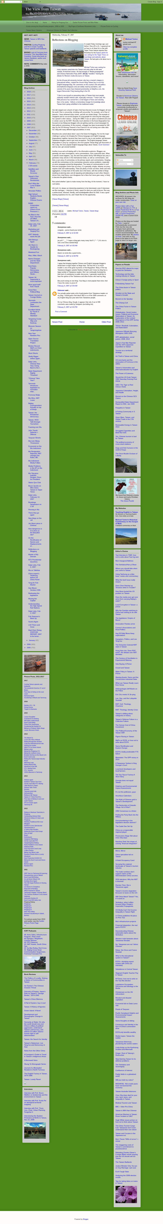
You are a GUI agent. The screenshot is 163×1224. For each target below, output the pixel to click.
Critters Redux (29, 850)
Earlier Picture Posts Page (34, 922)
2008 (29, 124)
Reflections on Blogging (33, 550)
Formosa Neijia (34, 395)
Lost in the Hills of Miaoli (32, 739)
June (31, 150)
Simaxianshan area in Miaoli (33, 875)
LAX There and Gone (34, 626)
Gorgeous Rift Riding (31, 839)
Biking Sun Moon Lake (31, 852)
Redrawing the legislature (33, 594)
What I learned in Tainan (32, 890)
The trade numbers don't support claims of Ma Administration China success (127, 874)
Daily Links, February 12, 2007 (34, 497)
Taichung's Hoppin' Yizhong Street (35, 892)
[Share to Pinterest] (62, 211)
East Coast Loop (29, 757)
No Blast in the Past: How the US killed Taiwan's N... (34, 218)
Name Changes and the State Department (34, 261)
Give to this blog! (32, 22)
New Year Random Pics (34, 334)
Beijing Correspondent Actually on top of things (35, 406)
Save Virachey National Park (127, 89)
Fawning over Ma (35, 427)
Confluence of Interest (124, 1070)
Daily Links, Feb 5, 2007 (34, 566)
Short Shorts (33, 353)
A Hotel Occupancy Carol (125, 860)
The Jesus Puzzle (127, 501)
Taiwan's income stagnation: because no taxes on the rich (126, 892)
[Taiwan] (66, 199)
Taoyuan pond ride (30, 791)
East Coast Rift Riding (31, 877)
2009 (29, 121)
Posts (120, 160)
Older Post (106, 322)
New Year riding (29, 911)
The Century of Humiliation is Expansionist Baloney (126, 659)
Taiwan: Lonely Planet (32, 1079)
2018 (29, 92)
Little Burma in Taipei (31, 785)
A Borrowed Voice (30, 1060)
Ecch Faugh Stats (122, 1172)
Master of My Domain (33, 555)
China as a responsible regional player (124, 831)
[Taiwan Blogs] (57, 199)
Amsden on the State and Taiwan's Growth (125, 294)
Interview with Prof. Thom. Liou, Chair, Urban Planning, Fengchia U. (34, 1110)
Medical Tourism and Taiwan (126, 1103)
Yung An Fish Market (33, 584)
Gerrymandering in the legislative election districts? (126, 821)
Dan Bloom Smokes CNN (34, 589)
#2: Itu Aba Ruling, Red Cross (35, 948)
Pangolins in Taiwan (123, 408)
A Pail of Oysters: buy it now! (35, 1003)
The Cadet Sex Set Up (124, 826)
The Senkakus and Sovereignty (123, 1066)
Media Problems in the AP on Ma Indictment (35, 468)
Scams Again (33, 622)
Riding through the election (33, 741)
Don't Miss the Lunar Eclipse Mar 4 (34, 185)
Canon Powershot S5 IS (125, 210)
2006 (29, 644)
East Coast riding (29, 722)
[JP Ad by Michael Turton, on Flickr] (126, 493)
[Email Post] (55, 216)
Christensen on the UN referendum (124, 993)
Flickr (120, 223)
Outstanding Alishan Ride (32, 816)
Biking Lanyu (28, 749)
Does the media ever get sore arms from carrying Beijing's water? (127, 599)
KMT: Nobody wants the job (34, 235)
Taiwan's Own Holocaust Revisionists (33, 178)
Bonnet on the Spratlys (124, 299)
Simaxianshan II (29, 827)
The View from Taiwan (43, 8)
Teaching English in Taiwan (127, 512)
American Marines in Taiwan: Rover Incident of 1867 (126, 1115)
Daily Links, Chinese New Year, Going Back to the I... (34, 365)
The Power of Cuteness (124, 373)
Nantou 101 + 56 (29, 705)
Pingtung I (27, 904)
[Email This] (53, 211)
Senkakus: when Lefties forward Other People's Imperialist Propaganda (124, 904)
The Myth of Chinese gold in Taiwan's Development (126, 800)
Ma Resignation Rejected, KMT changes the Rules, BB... (34, 454)
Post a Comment (61, 312)
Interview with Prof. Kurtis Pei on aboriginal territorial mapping (35, 1102)
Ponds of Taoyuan (122, 1009)
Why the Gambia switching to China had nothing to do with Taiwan (126, 612)
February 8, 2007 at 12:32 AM (68, 233)
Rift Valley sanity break (31, 720)
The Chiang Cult (122, 303)
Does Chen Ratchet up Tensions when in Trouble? (126, 586)
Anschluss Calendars (123, 796)
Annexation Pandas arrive (125, 624)
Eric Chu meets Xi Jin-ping (125, 694)
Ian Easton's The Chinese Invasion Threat (34, 987)
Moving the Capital (32, 600)
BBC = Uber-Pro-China (124, 1107)
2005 (29, 648)
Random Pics (28, 865)
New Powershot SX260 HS (33, 858)
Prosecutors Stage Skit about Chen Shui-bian (126, 837)
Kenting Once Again (30, 881)
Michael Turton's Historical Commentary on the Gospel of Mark (127, 522)
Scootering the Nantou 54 (32, 726)
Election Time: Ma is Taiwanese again (123, 886)
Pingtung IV (28, 909)
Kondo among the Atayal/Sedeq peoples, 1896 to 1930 (45, 26)
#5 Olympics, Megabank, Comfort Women (33, 939)
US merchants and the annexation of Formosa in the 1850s (127, 362)
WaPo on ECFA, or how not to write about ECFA (127, 741)
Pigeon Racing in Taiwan (125, 736)
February (32, 163)
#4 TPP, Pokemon (31, 942)
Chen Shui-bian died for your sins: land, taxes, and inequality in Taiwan (126, 1097)
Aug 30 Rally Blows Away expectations (125, 634)
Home (45, 22)
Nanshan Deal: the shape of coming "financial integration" (126, 842)
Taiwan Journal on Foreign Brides (35, 296)
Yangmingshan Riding (31, 843)
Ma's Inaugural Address (124, 561)
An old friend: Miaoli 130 (32, 879)
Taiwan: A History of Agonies (34, 1007)
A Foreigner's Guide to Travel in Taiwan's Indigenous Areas (35, 1055)
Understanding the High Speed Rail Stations (35, 606)
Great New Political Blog (34, 291)
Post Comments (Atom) (86, 330)
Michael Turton (78, 211)
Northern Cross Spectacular (33, 825)
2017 (29, 95)
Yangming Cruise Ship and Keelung (34, 321)
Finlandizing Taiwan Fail (125, 284)
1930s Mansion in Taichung (33, 772)
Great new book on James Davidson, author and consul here (35, 58)
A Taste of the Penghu (31, 829)
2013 (29, 108)
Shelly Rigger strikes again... (34, 357)
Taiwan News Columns (34, 30)
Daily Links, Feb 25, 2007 (34, 225)
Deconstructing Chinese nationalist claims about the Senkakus (126, 933)
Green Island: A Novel (32, 1011)
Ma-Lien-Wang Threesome (33, 442)
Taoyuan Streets (34, 438)
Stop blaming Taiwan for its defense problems (126, 1060)
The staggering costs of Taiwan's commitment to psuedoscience (125, 1147)
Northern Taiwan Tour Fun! (32, 781)
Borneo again (28, 864)
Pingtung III (28, 908)
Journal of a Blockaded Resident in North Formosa (34, 1069)
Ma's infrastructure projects (126, 921)
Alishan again (28, 780)
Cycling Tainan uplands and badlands (35, 48)
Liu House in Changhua (32, 887)
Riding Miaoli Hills (30, 764)
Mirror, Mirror (120, 851)
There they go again (33, 514)
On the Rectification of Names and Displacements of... (34, 542)
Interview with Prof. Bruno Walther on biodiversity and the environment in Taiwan (35, 1095)
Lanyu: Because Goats (31, 730)
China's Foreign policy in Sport (127, 280)
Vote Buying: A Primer (124, 664)
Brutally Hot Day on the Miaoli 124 (35, 755)
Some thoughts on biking (125, 1021)
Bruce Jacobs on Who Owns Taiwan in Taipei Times (35, 489)
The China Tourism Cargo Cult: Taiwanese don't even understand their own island (126, 1128)
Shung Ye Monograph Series (35, 1064)
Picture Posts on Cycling (109, 26)
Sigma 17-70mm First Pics (32, 797)
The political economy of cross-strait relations (125, 443)
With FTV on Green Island (32, 747)
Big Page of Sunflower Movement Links (82, 26)
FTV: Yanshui (28, 770)
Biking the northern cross (32, 753)
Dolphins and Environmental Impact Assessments (126, 787)
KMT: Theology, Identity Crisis (127, 710)
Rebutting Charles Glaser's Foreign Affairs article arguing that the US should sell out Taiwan (127, 1155)
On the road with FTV (31, 841)
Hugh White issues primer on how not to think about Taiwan (127, 1121)
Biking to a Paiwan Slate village (34, 728)
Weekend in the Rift (30, 766)
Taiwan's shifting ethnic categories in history (124, 714)
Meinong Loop (29, 762)
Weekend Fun (33, 252)
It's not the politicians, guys (126, 792)
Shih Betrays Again (33, 241)
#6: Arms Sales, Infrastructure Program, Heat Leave (35, 936)
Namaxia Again (29, 696)
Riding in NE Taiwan (30, 795)
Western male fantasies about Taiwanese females (127, 939)
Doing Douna (28, 707)
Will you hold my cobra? (125, 1080)
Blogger (85, 1219)
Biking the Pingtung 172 (32, 751)
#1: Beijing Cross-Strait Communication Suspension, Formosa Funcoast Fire (35, 952)
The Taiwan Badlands (124, 1162)
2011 (29, 114)
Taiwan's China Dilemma (33, 999)
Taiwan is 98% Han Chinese (126, 1110)
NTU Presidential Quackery (34, 561)
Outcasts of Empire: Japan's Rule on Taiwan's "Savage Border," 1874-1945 (34, 993)
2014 (29, 105)
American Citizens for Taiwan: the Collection (62, 30)
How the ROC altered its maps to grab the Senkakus (127, 269)
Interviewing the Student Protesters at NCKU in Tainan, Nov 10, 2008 (35, 1118)
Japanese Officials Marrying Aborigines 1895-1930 (126, 332)
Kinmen (26, 789)
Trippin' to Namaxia (30, 709)
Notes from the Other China (34, 1051)
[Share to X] (58, 211)
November (33, 134)
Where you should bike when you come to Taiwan (126, 569)
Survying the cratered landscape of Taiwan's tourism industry (127, 866)
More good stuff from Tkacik (34, 286)
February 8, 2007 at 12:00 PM (68, 256)
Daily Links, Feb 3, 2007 (34, 612)
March (31, 160)
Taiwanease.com (127, 72)
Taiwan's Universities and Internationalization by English (127, 369)
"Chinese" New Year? (34, 379)
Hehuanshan (28, 793)
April (31, 156)
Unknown (61, 290)
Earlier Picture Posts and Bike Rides (85, 22)
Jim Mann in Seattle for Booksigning (33, 247)
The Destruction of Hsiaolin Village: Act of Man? (126, 806)
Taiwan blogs (94, 211)
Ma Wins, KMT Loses (33, 399)
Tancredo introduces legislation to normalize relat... (34, 387)
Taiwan (86, 211)
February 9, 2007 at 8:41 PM (67, 307)
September (33, 140)
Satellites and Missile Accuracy (33, 171)
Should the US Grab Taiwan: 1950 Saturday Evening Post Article (126, 379)
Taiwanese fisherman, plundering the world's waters (127, 1043)
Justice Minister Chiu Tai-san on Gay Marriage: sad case (126, 1167)
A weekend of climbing (31, 718)
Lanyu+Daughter (29, 717)
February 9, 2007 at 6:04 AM (67, 286)
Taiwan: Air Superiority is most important (35, 279)
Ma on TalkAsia (34, 570)
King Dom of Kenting (31, 888)
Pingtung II (27, 906)
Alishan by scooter (30, 745)
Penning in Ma (33, 510)
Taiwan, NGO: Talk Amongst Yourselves (34, 422)
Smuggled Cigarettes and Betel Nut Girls (125, 432)
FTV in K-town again (30, 802)
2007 (29, 127)
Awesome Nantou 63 (31, 898)
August (32, 143)
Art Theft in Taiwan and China (127, 356)
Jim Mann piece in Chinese (35, 524)
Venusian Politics (34, 191)
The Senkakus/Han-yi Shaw (126, 565)
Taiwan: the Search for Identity (35, 1039)
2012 (29, 111)
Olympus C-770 (129, 208)
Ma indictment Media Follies (34, 462)
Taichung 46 (28, 804)
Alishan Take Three (30, 787)
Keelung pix (28, 837)
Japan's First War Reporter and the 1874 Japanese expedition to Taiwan (126, 345)
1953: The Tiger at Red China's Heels (124, 386)
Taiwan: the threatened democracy (33, 415)
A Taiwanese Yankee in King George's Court (126, 764)
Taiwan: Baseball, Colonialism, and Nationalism (127, 327)
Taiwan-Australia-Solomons (126, 1091)
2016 (29, 98)
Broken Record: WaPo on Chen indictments (35, 348)
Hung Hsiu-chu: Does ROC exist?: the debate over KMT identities (126, 652)
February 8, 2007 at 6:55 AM (67, 245)
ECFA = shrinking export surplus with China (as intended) (125, 963)
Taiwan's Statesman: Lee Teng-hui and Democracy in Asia (34, 1045)
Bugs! (26, 835)
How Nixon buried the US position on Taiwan (125, 592)
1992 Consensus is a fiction (126, 811)
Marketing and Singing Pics (33, 230)
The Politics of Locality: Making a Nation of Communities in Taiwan (35, 980)
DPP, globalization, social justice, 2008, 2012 (125, 338)
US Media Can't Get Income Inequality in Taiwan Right (126, 911)
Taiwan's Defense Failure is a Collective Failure (127, 720)
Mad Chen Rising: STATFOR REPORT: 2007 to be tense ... (35, 633)
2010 (29, 118)
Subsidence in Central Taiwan (127, 969)
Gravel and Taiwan (123, 668)
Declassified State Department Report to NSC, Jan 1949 (127, 403)
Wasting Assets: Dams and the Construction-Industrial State (127, 678)
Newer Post (57, 322)
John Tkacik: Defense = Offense (33, 432)
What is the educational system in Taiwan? (124, 957)
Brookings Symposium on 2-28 (34, 504)
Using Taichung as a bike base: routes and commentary (127, 575)
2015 (29, 101)
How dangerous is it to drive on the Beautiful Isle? (35, 532)
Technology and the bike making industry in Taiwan (125, 275)
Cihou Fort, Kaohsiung (31, 724)
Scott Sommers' (104, 145)
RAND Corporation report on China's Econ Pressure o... (34, 207)
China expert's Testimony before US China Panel (33, 576)
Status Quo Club (34, 482)
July (30, 147)
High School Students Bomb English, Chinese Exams (35, 197)
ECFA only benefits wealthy (126, 1032)
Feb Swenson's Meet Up (34, 617)
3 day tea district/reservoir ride (34, 743)
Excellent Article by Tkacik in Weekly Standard (34, 313)
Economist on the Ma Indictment (35, 447)
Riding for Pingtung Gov (60, 22)
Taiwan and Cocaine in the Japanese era (125, 1134)
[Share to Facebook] (60, 211)
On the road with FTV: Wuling (33, 783)
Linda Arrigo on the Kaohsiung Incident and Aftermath (127, 1048)
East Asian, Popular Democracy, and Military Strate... (33, 270)
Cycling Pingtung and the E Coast (34, 46)
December (33, 130)
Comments (122, 164)
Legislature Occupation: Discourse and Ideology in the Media (127, 986)
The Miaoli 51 (28, 738)
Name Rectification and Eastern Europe (124, 747)
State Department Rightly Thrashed (35, 373)
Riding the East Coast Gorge (33, 831)
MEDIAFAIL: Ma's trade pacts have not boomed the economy (127, 1086)
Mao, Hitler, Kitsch (35, 255)
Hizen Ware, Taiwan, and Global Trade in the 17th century (125, 419)
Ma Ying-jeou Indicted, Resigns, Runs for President (34, 476)
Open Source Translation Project (33, 341)
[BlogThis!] (55, 211)
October (32, 137)
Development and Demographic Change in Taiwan (33, 1016)
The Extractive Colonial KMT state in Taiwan (126, 646)
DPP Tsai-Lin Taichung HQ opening (35, 873)
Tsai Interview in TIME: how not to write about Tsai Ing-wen (127, 556)
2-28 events (32, 166)
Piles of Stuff (28, 833)
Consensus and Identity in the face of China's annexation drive (127, 1026)
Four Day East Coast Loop (32, 848)
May (31, 153)
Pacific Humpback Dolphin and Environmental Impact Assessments (127, 1015)
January (32, 640)
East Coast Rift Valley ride (32, 900)
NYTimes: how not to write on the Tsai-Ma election (127, 980)
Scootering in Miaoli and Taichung (35, 697)
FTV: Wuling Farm (30, 768)
